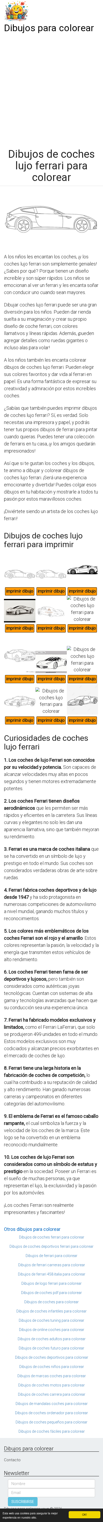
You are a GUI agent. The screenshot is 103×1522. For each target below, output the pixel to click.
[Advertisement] (51, 89)
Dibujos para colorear (49, 28)
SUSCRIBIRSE (22, 1502)
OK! (84, 1514)
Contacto (12, 1460)
